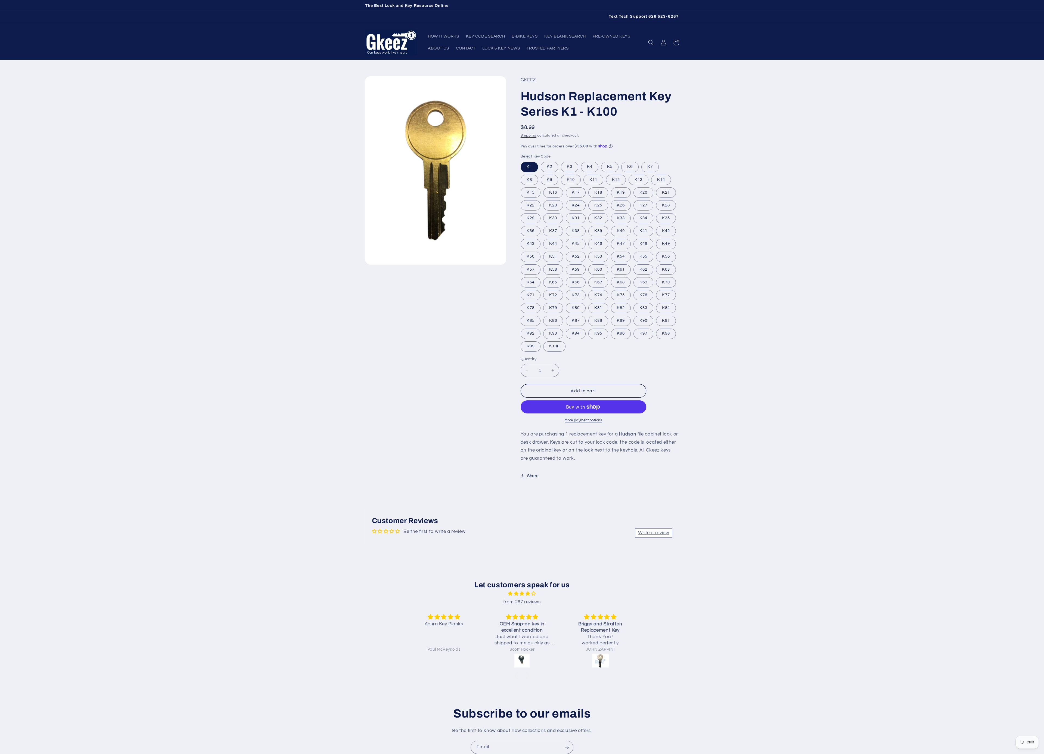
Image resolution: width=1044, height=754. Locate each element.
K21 (666, 192)
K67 (598, 282)
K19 (621, 192)
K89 (621, 320)
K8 (529, 179)
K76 (643, 295)
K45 (576, 244)
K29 (531, 218)
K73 (576, 295)
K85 (531, 320)
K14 (661, 179)
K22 (531, 205)
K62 (643, 269)
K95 (598, 333)
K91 (666, 320)
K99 (531, 346)
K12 (616, 179)
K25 (598, 205)
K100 (554, 346)
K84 (666, 307)
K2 (549, 167)
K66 (576, 282)
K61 (621, 269)
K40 (621, 230)
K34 (643, 218)
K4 (589, 167)
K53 (598, 256)
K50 (531, 256)
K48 (643, 244)
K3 (569, 167)
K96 (621, 333)
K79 (553, 307)
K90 (643, 320)
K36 (531, 230)
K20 (643, 192)
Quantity (528, 359)
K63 (666, 269)
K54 (621, 256)
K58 (553, 269)
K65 (553, 282)
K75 (621, 295)
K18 (598, 192)
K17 (576, 192)
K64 (531, 282)
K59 (576, 269)
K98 (666, 333)
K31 (576, 218)
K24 (576, 205)
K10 (571, 179)
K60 (598, 269)
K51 (553, 256)
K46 (598, 244)
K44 (553, 244)
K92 (531, 333)
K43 (531, 244)
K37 (553, 230)
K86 (553, 320)
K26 (621, 205)
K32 (598, 218)
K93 (553, 333)
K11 (593, 179)
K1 (529, 167)
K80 (576, 307)
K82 (621, 307)
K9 (549, 179)
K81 (598, 307)
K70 (666, 282)
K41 (643, 230)
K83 (643, 307)
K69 (643, 282)
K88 (598, 320)
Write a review (653, 532)
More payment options (583, 420)
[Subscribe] (567, 747)
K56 (666, 256)
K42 (666, 230)
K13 (638, 179)
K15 (531, 192)
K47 (621, 244)
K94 (576, 333)
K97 (643, 333)
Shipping (528, 135)
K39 (598, 230)
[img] (522, 594)
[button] (651, 42)
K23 (553, 205)
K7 (650, 167)
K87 (576, 320)
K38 (576, 230)
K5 (610, 167)
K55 (643, 256)
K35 (666, 218)
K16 (553, 192)
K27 (643, 205)
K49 (666, 244)
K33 (621, 218)
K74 (598, 295)
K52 (576, 256)
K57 (531, 269)
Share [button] (533, 476)
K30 (553, 218)
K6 (630, 167)
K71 (531, 295)
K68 (621, 282)
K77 (666, 295)
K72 (553, 295)
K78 (531, 307)
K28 (666, 205)
